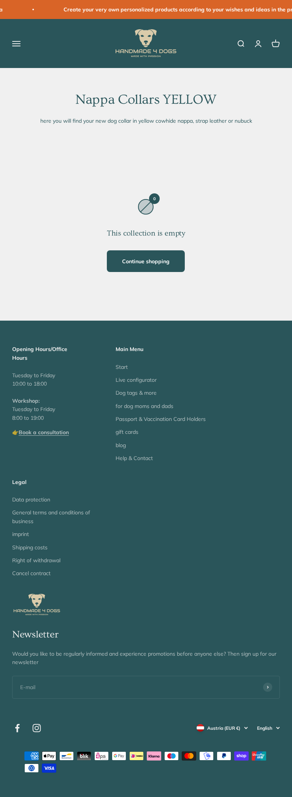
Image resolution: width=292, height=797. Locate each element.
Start (122, 367)
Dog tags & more (136, 392)
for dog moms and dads (144, 406)
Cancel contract (31, 573)
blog (121, 445)
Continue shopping (146, 261)
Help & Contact (134, 458)
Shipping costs (30, 547)
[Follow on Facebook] (17, 728)
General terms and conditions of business (51, 516)
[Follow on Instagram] (37, 728)
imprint (20, 534)
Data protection (31, 499)
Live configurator (136, 379)
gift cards (127, 432)
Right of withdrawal (36, 560)
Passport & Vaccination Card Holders (161, 419)
